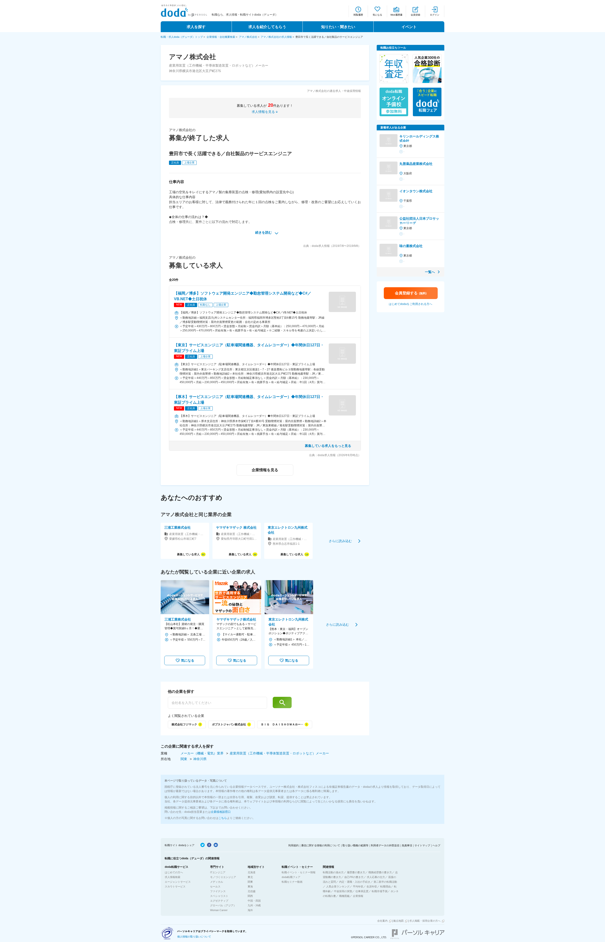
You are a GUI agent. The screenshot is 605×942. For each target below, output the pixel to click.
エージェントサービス (178, 881)
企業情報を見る (265, 470)
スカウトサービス (175, 886)
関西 (250, 896)
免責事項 (407, 845)
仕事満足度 (361, 891)
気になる (377, 14)
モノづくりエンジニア (223, 877)
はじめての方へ (174, 872)
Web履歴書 (396, 14)
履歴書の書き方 (356, 872)
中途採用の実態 (343, 891)
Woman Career (219, 910)
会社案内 (382, 920)
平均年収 (358, 886)
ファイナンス (218, 891)
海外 (250, 910)
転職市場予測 (379, 891)
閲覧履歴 (358, 14)
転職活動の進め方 (333, 872)
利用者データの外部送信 (385, 845)
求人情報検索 (172, 877)
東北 (250, 877)
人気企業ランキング (338, 886)
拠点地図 (398, 920)
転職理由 (385, 886)
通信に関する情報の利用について (320, 845)
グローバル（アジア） (223, 905)
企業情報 (358, 896)
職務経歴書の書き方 (380, 872)
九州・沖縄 (254, 905)
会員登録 (415, 14)
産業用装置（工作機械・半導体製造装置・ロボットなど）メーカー (279, 753)
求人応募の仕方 (376, 877)
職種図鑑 (344, 896)
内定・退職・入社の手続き (354, 881)
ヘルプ (436, 845)
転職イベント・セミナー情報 (298, 872)
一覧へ (430, 272)
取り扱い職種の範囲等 (355, 845)
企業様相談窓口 (221, 812)
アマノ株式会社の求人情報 (276, 36)
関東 (184, 759)
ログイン (434, 14)
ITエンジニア (217, 872)
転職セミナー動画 (292, 881)
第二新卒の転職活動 (385, 881)
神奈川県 (200, 759)
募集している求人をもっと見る (328, 446)
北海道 (251, 872)
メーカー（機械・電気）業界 (203, 753)
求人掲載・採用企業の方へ (425, 920)
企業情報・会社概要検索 (221, 36)
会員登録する (411, 293)
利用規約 (293, 845)
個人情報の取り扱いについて (194, 936)
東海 (250, 886)
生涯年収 (372, 886)
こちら (222, 818)
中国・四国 (254, 900)
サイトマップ (422, 845)
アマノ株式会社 (248, 36)
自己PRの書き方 (353, 877)
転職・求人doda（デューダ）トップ (182, 36)
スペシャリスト (219, 896)
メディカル (216, 881)
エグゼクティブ (219, 900)
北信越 (251, 891)
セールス (215, 886)
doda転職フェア (291, 877)
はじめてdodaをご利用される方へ (410, 304)
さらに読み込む (340, 541)
